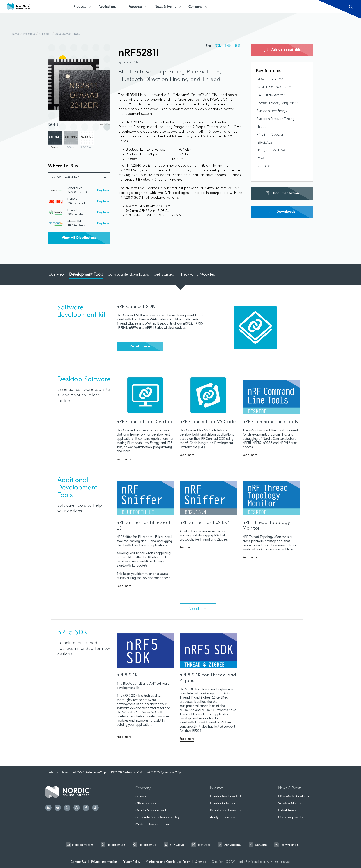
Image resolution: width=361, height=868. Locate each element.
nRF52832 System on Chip (126, 772)
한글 (228, 45)
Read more (140, 346)
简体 (218, 45)
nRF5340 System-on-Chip (89, 772)
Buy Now (103, 190)
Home (15, 34)
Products (29, 34)
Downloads (285, 211)
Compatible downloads (128, 274)
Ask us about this (285, 50)
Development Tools (68, 34)
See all (194, 609)
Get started (163, 274)
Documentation (285, 193)
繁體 (238, 45)
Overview (56, 274)
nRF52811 (45, 34)
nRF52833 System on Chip (164, 772)
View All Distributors (79, 238)
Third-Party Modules (197, 274)
